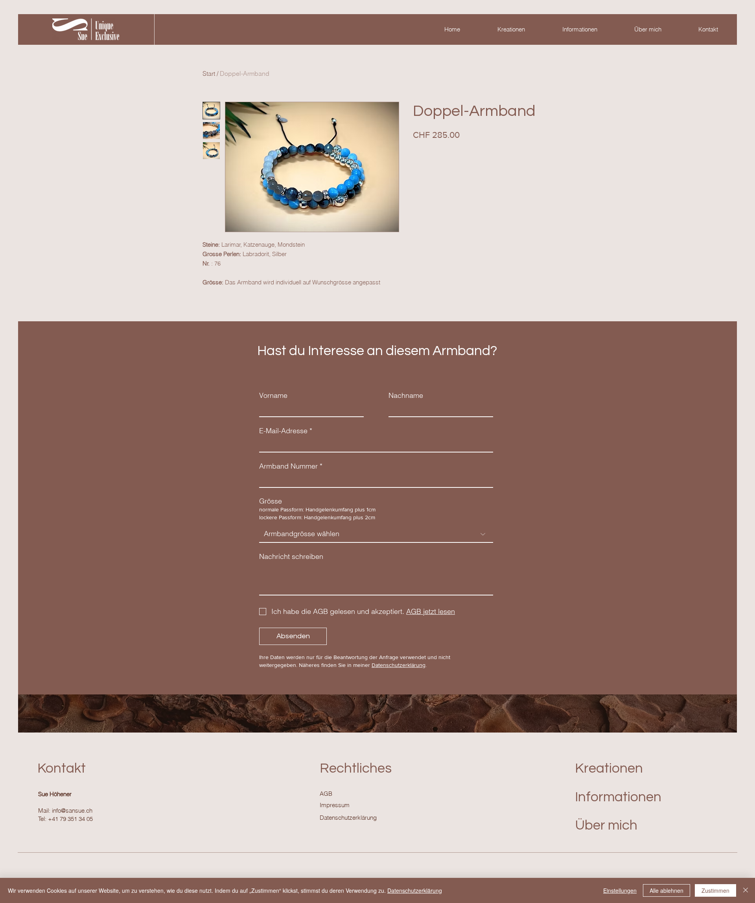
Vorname (273, 395)
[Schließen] (745, 890)
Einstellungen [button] (620, 890)
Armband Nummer (288, 466)
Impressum (335, 805)
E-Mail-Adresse (283, 430)
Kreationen (609, 768)
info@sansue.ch (72, 810)
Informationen (618, 797)
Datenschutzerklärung (398, 665)
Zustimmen (715, 890)
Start (209, 73)
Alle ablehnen (666, 890)
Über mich (606, 825)
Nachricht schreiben (291, 556)
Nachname (406, 395)
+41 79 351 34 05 (70, 818)
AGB (326, 793)
